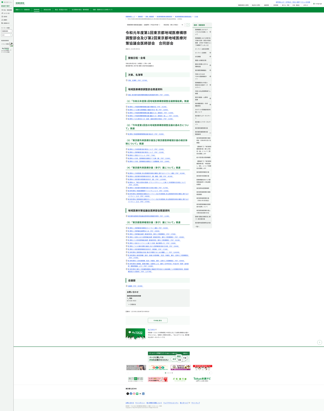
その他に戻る (157, 320)
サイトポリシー (140, 403)
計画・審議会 (296, 5)
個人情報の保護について (154, 403)
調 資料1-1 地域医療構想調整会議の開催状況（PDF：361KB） (147, 107)
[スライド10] (170, 372)
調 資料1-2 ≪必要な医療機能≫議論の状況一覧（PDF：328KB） (148, 110)
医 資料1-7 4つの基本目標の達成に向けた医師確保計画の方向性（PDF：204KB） (154, 246)
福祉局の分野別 (256, 5)
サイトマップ (195, 403)
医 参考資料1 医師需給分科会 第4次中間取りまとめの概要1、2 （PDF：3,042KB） (154, 252)
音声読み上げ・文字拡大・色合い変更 (288, 2)
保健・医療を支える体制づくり (103, 10)
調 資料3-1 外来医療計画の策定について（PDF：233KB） (146, 149)
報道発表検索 (5, 40)
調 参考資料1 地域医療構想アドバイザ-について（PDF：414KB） (148, 191)
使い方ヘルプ (184, 403)
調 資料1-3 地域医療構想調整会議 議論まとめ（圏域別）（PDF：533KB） (151, 113)
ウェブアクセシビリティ (171, 403)
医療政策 (36, 10)
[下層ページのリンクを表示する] (210, 32)
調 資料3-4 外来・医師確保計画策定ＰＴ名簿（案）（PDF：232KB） (149, 158)
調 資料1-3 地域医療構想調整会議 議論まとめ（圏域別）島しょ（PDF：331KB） (153, 116)
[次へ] (209, 373)
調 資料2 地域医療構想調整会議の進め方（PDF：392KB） (146, 134)
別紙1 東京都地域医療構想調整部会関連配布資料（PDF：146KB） (149, 95)
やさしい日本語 (305, 2)
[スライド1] (165, 372)
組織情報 (266, 5)
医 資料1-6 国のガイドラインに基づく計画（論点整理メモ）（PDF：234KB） (152, 243)
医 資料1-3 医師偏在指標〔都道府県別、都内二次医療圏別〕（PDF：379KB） (152, 234)
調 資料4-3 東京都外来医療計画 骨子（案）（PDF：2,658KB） (147, 179)
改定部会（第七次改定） (171, 25)
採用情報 (275, 5)
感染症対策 (47, 10)
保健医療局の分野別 (243, 5)
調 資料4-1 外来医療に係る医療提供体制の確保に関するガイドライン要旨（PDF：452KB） (157, 173)
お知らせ (305, 5)
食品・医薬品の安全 (61, 10)
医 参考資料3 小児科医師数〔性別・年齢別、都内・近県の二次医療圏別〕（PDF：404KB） (156, 261)
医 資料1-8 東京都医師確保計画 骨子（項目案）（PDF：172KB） (148, 249)
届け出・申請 (285, 5)
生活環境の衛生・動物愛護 (80, 10)
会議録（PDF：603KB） (135, 286)
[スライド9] (168, 372)
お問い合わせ (130, 403)
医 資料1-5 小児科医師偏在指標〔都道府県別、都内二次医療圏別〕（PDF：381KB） (154, 240)
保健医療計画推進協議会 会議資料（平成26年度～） (144, 25)
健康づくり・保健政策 (23, 10)
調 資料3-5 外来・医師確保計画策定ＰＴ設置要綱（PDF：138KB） (149, 161)
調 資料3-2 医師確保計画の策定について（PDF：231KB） (146, 152)
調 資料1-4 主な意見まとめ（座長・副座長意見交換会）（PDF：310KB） (151, 119)
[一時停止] (172, 373)
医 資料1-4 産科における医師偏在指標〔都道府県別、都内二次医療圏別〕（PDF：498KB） (156, 237)
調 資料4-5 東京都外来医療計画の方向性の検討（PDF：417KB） (148, 188)
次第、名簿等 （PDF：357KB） (138, 80)
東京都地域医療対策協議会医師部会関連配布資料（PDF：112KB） (149, 216)
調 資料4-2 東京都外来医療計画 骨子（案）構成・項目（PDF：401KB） (150, 176)
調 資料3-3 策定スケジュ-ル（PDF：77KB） (142, 155)
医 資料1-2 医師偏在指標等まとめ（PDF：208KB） (144, 231)
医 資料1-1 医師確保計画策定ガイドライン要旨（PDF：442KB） (148, 228)
